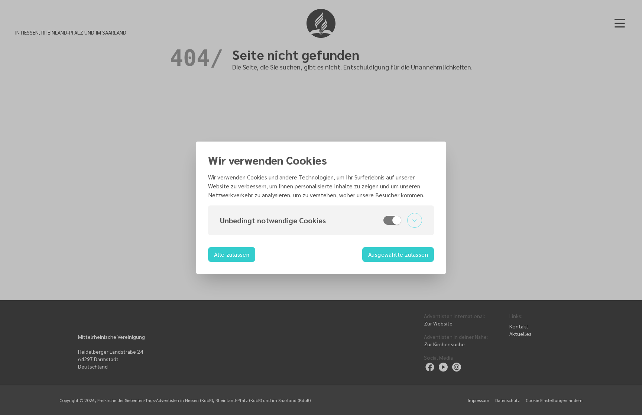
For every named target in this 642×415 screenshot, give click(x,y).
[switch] (392, 220)
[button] (321, 220)
